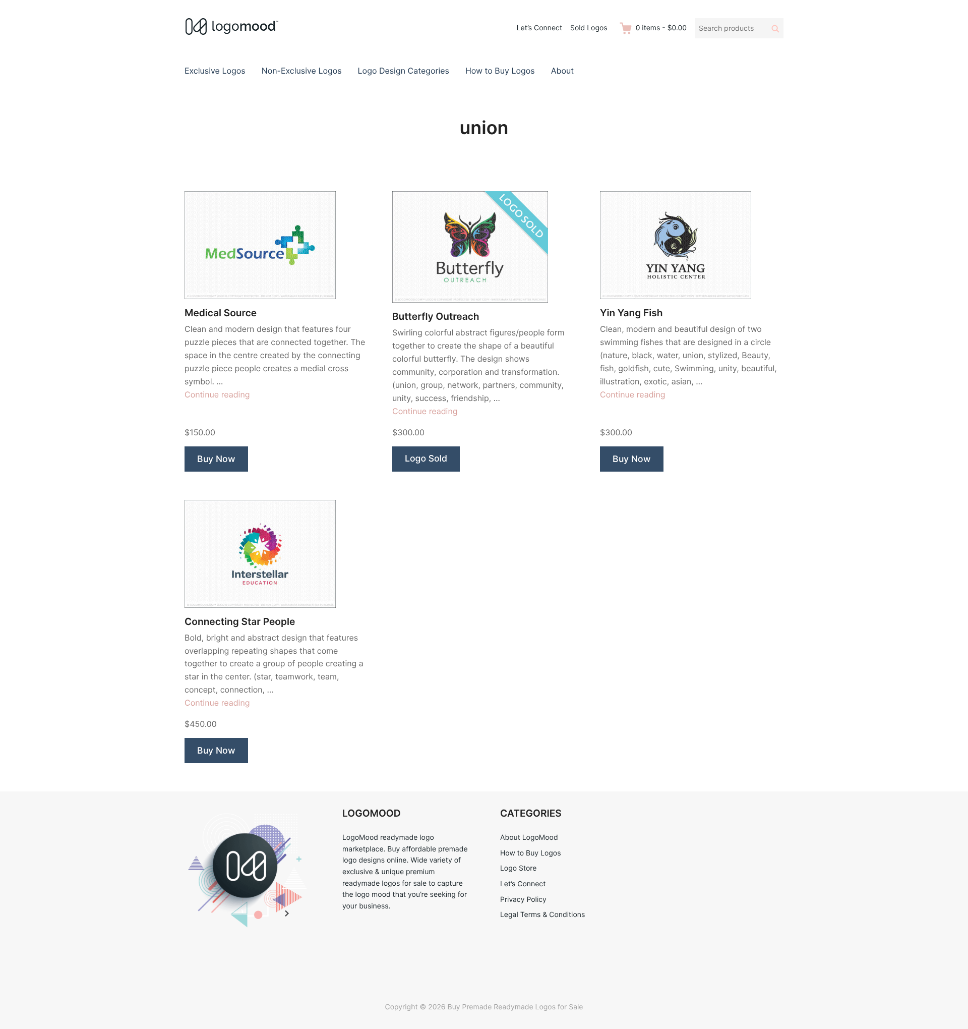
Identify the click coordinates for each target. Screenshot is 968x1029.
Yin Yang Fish (631, 313)
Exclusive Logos (215, 71)
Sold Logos (589, 28)
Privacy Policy (523, 899)
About (562, 71)
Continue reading (217, 394)
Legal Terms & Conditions (542, 914)
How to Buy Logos (500, 71)
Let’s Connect (539, 28)
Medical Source (221, 313)
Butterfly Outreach (435, 316)
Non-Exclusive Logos (302, 71)
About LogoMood (529, 837)
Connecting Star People (240, 621)
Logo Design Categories (403, 71)
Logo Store (518, 868)
